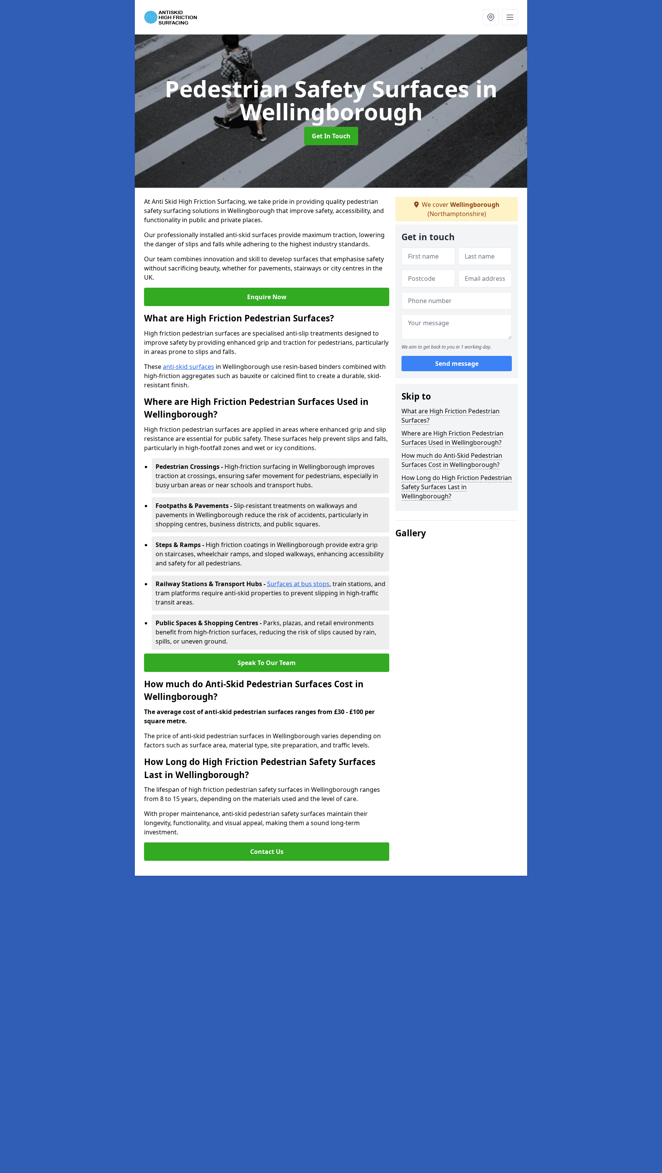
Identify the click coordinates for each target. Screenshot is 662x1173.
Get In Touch (331, 136)
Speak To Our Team (267, 663)
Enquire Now (267, 297)
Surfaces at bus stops (298, 584)
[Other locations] (491, 17)
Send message (456, 363)
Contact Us (266, 851)
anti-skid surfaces (188, 366)
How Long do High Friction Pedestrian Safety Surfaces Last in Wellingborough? (456, 486)
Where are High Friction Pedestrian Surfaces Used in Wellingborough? (452, 438)
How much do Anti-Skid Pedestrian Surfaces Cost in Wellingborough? (451, 460)
